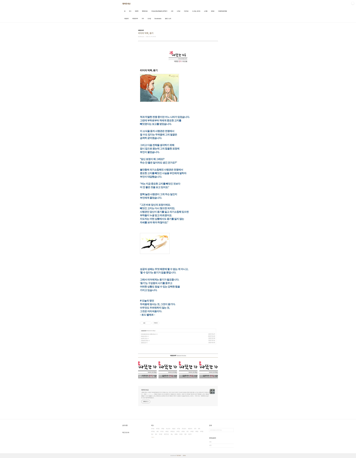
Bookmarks (158, 18)
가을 (153, 428)
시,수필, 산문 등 (196, 11)
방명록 (136, 11)
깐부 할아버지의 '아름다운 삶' (148, 334)
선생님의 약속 (144, 340)
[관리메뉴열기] (352, 3)
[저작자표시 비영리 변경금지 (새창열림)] (161, 323)
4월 (176, 434)
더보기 (152, 437)
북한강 (173, 431)
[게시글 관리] (149, 323)
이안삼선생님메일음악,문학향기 (159, 11)
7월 (179, 428)
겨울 (202, 431)
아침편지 (126, 18)
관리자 (184, 455)
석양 (162, 431)
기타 (143, 18)
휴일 (167, 431)
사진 (172, 11)
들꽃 (174, 428)
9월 (163, 428)
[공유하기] (147, 323)
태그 (130, 11)
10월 (153, 431)
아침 (181, 434)
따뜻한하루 (135, 18)
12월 (158, 428)
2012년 (167, 434)
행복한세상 (126, 4)
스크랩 (205, 11)
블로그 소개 (168, 18)
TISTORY (178, 455)
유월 (183, 431)
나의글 (178, 11)
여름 (192, 431)
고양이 (184, 428)
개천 (178, 431)
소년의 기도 (144, 338)
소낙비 (168, 428)
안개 (190, 434)
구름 (161, 434)
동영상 (212, 11)
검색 (232, 430)
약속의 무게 (144, 336)
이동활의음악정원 (222, 11)
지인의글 (186, 11)
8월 (197, 431)
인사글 (149, 18)
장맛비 (190, 428)
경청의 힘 (143, 342)
